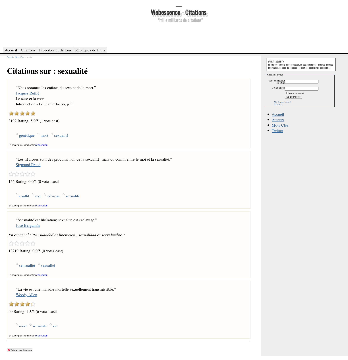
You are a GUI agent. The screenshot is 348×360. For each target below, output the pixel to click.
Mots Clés (280, 125)
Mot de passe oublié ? (282, 102)
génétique (27, 135)
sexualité (61, 135)
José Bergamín (28, 225)
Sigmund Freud (28, 164)
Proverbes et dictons (55, 50)
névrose (53, 195)
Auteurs (278, 119)
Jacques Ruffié (27, 93)
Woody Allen (26, 294)
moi (38, 195)
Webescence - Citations (178, 12)
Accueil (278, 114)
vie (55, 325)
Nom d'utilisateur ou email (276, 82)
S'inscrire (277, 104)
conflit (24, 195)
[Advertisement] (179, 34)
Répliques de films (90, 50)
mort (44, 135)
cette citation (41, 145)
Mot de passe (278, 88)
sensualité (27, 265)
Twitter (277, 130)
